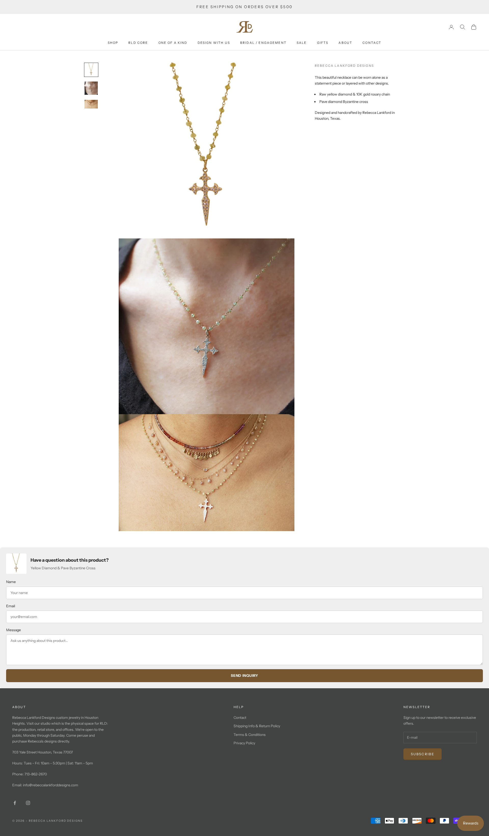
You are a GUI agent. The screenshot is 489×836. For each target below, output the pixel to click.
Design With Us (214, 43)
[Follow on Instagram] (28, 802)
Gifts (323, 43)
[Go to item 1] (91, 70)
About (345, 43)
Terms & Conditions (250, 734)
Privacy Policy (244, 743)
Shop (113, 43)
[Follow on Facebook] (14, 802)
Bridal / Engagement (263, 43)
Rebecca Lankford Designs (344, 66)
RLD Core (138, 43)
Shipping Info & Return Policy (257, 726)
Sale (302, 43)
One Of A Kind (172, 43)
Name (11, 581)
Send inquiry (244, 675)
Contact (371, 43)
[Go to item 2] (91, 88)
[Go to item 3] (91, 104)
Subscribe (422, 754)
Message (13, 630)
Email (10, 606)
